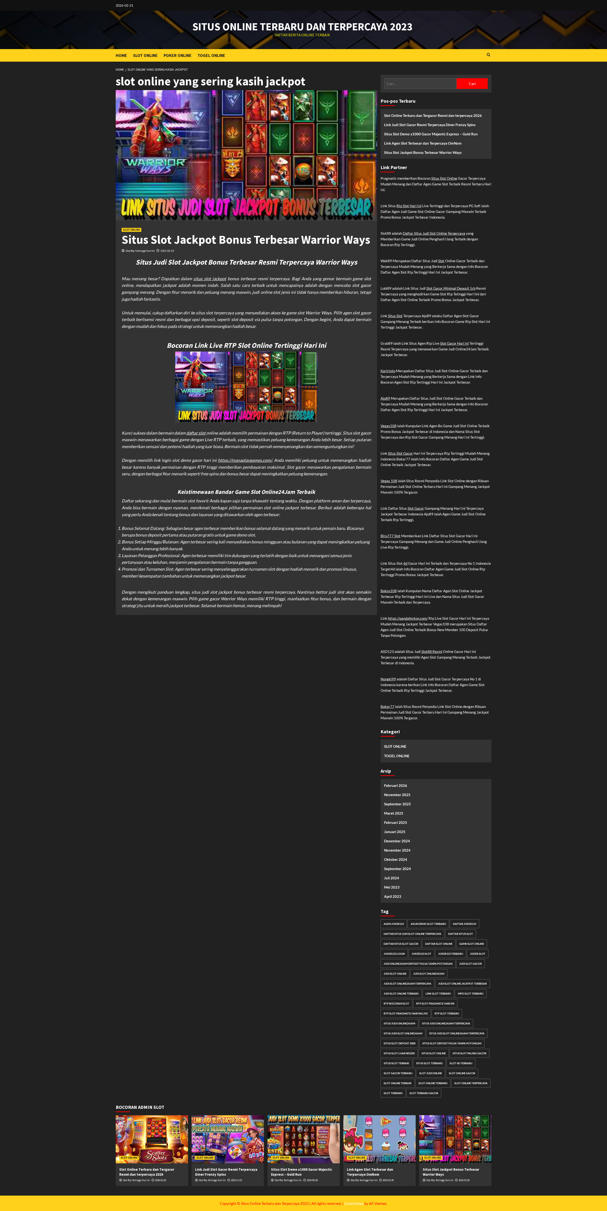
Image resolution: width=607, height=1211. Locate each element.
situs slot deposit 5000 (399, 1043)
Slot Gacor (416, 508)
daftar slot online (438, 943)
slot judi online (430, 1073)
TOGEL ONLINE (211, 55)
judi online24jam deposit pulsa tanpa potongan (418, 963)
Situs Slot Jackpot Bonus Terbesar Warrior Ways (246, 239)
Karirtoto (388, 371)
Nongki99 (388, 679)
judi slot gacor (470, 963)
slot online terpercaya (470, 1083)
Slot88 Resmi (431, 651)
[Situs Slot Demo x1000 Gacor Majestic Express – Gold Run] (303, 1139)
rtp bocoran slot (396, 1003)
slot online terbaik (398, 1083)
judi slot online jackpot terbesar (462, 983)
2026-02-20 (160, 1180)
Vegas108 (388, 426)
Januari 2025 (394, 832)
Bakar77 (387, 706)
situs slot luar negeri (399, 1053)
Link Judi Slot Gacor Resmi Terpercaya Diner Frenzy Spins (430, 125)
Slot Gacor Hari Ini (454, 343)
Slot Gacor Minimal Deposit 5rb (450, 288)
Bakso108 (389, 591)
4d (405, 563)
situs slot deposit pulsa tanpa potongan (451, 1043)
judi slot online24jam (428, 973)
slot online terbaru (432, 1083)
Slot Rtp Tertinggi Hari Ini (140, 250)
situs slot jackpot (209, 278)
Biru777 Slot (390, 536)
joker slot (477, 953)
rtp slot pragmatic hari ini (435, 1003)
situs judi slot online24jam (403, 1033)
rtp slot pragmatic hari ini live (406, 1013)
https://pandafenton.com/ (408, 618)
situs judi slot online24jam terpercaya (456, 1033)
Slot (441, 261)
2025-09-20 (312, 1180)
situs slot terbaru (429, 1063)
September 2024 (397, 869)
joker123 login (394, 953)
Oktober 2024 (395, 859)
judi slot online (395, 973)
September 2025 (397, 804)
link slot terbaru (438, 993)
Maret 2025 (393, 813)
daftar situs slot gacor (401, 943)
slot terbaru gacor (423, 1093)
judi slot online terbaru (401, 993)
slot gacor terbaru (398, 1073)
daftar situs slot (460, 933)
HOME (121, 55)
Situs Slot (395, 316)
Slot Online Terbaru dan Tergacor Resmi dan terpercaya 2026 (433, 115)
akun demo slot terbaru (428, 923)
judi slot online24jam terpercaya (407, 983)
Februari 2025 (395, 822)
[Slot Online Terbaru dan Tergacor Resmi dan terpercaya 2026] (152, 1139)
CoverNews (353, 1203)
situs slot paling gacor (469, 1053)
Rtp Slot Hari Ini (408, 206)
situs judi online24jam (399, 1023)
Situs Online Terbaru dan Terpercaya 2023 (302, 26)
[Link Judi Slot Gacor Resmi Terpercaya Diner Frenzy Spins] (228, 1139)
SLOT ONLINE (145, 55)
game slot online (471, 943)
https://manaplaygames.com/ (245, 460)
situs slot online (434, 1053)
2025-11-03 (236, 1180)
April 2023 (392, 896)
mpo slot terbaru (470, 993)
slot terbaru (393, 1093)
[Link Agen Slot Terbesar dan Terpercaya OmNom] (379, 1139)
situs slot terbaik (396, 1063)
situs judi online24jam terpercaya (446, 1023)
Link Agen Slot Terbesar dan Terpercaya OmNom (423, 143)
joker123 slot (421, 953)
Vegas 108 (389, 481)
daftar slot (196, 433)
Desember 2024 (397, 841)
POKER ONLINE (178, 55)
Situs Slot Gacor (400, 453)
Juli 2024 (391, 878)
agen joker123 (394, 923)
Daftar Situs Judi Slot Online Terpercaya (434, 233)
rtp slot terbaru (447, 1013)
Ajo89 (385, 398)
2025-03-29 (167, 250)
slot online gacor (462, 1073)
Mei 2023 (392, 887)
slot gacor (291, 605)
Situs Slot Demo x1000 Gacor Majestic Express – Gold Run (431, 134)
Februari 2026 (395, 785)
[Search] (489, 55)
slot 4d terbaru (461, 1063)
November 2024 (397, 850)
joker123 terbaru (450, 953)
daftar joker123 (464, 923)
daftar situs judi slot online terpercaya (412, 933)
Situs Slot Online (444, 178)
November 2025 (397, 795)
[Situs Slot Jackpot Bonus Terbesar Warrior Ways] (455, 1139)
